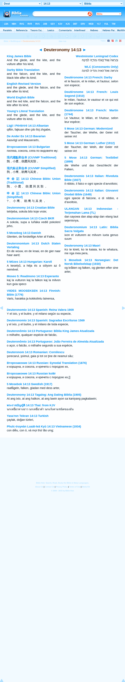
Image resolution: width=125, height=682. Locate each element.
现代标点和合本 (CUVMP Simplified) (31, 168)
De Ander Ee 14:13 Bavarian (26, 136)
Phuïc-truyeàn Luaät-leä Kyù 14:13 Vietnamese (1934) (44, 426)
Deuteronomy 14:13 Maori (82, 245)
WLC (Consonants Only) (101, 66)
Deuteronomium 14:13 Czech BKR (30, 218)
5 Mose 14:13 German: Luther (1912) (89, 143)
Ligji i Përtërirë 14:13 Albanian (28, 125)
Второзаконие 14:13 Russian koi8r (31, 373)
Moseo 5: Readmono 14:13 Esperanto (33, 276)
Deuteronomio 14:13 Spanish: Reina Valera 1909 (40, 309)
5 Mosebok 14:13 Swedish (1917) (29, 384)
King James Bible (19, 56)
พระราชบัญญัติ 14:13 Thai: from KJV (31, 405)
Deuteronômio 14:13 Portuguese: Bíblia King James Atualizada (50, 331)
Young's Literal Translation (25, 111)
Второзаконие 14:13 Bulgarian (28, 146)
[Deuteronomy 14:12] (4, 315)
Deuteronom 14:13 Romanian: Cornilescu (35, 352)
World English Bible (21, 97)
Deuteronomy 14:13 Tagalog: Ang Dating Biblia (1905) (44, 394)
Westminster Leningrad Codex (97, 56)
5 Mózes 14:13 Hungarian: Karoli (29, 261)
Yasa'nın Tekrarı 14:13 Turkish (28, 416)
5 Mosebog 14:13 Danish (24, 233)
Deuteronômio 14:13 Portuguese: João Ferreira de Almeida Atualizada (55, 341)
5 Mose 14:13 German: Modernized (88, 128)
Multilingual (15, 41)
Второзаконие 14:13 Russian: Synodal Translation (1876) (47, 363)
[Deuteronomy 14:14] (121, 315)
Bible (6, 41)
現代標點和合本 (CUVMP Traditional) (31, 157)
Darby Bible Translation (23, 70)
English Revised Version (24, 83)
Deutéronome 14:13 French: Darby (88, 77)
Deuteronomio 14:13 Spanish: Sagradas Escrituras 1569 (46, 320)
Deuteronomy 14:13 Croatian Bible (31, 207)
